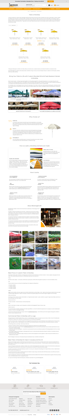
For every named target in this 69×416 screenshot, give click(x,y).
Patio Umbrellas (11, 403)
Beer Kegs (29, 406)
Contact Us (50, 400)
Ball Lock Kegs (11, 400)
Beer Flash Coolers (12, 406)
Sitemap (34, 414)
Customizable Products (13, 398)
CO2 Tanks (29, 400)
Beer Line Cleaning (22, 406)
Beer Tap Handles (22, 404)
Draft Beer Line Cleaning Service (41, 401)
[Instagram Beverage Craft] (50, 410)
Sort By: (10, 25)
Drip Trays (20, 401)
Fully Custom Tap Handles (40, 398)
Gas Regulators (30, 403)
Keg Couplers (30, 401)
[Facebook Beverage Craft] (54, 410)
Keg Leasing (38, 406)
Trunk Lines (30, 404)
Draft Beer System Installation (41, 400)
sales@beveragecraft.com (22, 187)
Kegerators (21, 398)
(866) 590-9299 (29, 4)
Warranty (50, 403)
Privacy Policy (30, 414)
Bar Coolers (11, 401)
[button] (13, 373)
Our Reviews (51, 404)
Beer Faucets (30, 398)
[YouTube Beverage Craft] (58, 410)
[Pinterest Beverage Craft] (56, 410)
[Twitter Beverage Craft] (52, 410)
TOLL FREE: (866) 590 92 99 (13, 410)
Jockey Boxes (11, 404)
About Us (50, 398)
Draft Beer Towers (22, 400)
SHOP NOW (50, 1)
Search (47, 5)
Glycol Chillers (21, 403)
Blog (49, 401)
